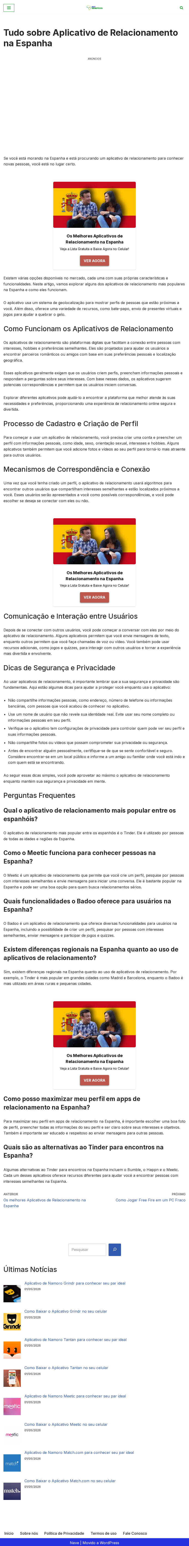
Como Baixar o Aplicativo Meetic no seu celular (66, 1424)
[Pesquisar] (115, 1250)
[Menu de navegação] (8, 8)
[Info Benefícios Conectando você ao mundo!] (94, 7)
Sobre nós (29, 1533)
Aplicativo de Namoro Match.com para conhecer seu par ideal (79, 1452)
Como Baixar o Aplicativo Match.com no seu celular (70, 1481)
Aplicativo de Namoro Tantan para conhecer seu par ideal (75, 1339)
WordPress (109, 1542)
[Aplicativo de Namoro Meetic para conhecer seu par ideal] (12, 1407)
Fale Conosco (135, 1533)
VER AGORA (94, 260)
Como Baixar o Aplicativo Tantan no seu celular (66, 1367)
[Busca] (181, 7)
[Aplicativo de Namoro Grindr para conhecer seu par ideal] (12, 1294)
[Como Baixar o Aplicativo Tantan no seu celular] (12, 1379)
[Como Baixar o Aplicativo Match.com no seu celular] (12, 1492)
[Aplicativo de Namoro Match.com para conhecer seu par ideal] (12, 1463)
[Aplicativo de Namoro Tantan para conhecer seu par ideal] (12, 1351)
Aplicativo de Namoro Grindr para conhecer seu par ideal (74, 1283)
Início (9, 1533)
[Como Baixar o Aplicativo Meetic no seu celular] (12, 1435)
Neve (74, 1542)
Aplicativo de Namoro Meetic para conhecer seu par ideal (75, 1396)
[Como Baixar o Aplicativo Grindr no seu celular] (12, 1322)
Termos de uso (104, 1533)
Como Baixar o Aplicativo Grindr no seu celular (65, 1311)
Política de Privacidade (64, 1533)
